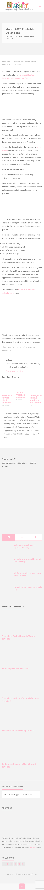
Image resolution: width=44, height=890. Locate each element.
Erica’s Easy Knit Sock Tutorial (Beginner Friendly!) (21, 699)
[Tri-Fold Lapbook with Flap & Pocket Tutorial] (22, 749)
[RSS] (23, 864)
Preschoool (30, 347)
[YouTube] (15, 864)
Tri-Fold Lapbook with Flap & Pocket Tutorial (19, 765)
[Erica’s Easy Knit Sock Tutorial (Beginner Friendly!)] (22, 685)
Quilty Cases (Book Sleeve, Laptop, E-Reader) (24, 546)
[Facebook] (4, 864)
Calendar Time (18, 61)
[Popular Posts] (22, 537)
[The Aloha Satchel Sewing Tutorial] (22, 717)
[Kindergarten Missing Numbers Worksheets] (35, 387)
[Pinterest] (11, 864)
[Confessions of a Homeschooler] (17, 6)
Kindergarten (30, 61)
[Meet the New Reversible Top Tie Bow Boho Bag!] (7, 562)
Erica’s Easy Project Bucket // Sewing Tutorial (19, 637)
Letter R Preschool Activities (21, 395)
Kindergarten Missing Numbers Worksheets (36, 399)
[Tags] (35, 537)
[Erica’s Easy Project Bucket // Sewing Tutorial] (22, 623)
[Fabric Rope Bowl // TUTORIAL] (22, 655)
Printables (17, 64)
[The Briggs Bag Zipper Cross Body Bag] (7, 590)
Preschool (6, 64)
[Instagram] (7, 864)
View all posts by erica (14, 371)
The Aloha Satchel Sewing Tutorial (18, 730)
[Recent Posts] (8, 537)
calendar (13, 36)
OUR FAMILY (33, 847)
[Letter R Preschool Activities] (22, 385)
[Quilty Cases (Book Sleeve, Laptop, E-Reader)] (7, 548)
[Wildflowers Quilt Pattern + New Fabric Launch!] (7, 576)
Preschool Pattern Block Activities (7, 399)
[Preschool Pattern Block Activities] (8, 387)
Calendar (7, 347)
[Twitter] (19, 864)
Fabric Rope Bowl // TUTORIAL (16, 668)
